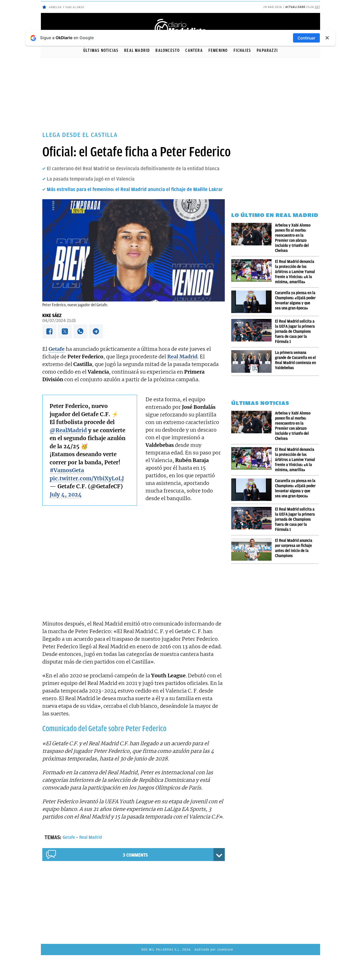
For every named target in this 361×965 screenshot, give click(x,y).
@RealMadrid (68, 430)
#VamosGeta (67, 470)
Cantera (193, 50)
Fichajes (242, 50)
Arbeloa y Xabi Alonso (66, 7)
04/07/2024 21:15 (59, 320)
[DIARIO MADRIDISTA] (180, 20)
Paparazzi (267, 50)
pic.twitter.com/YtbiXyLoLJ (87, 478)
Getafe (69, 837)
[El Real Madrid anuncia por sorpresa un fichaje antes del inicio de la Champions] (253, 549)
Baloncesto (167, 50)
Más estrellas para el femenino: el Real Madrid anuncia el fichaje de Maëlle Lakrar (135, 189)
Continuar (306, 38)
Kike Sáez (51, 315)
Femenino (218, 50)
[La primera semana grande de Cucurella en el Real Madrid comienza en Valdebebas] (253, 361)
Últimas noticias (100, 50)
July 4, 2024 (66, 494)
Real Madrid (137, 50)
